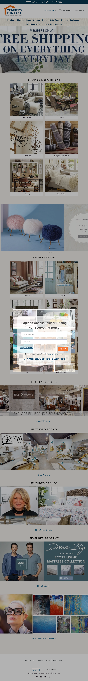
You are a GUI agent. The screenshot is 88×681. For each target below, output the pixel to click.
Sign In (63, 349)
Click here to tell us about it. (52, 354)
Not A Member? (44, 359)
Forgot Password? (26, 348)
